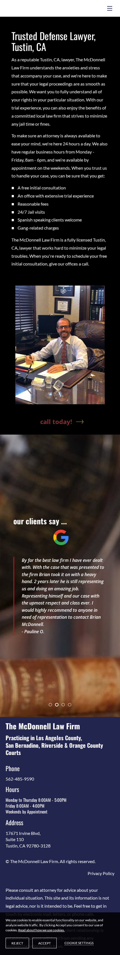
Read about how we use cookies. (41, 930)
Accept (44, 943)
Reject (17, 943)
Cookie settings (78, 943)
